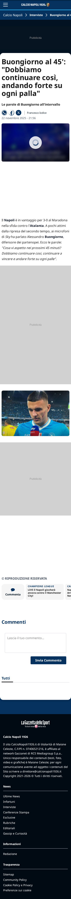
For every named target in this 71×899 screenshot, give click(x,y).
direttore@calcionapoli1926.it (41, 771)
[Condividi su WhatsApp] (4, 112)
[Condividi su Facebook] (11, 112)
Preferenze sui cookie (17, 890)
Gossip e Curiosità (15, 833)
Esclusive (9, 817)
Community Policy (15, 880)
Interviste (36, 15)
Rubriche (9, 823)
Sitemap (8, 874)
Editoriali (9, 828)
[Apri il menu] (5, 4)
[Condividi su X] (18, 112)
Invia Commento (48, 660)
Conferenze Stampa (16, 812)
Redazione (10, 854)
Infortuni (9, 801)
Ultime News (11, 796)
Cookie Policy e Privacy (18, 885)
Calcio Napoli (12, 15)
